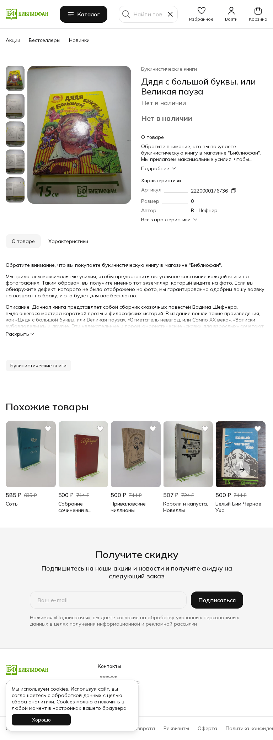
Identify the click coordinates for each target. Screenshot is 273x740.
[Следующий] (242, 469)
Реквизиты (176, 728)
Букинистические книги (169, 69)
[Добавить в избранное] (48, 429)
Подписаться (217, 600)
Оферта (207, 728)
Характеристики (68, 241)
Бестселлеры (44, 40)
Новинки (79, 40)
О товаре (23, 241)
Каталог (88, 14)
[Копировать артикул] (233, 191)
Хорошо (41, 720)
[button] (201, 14)
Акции (13, 40)
